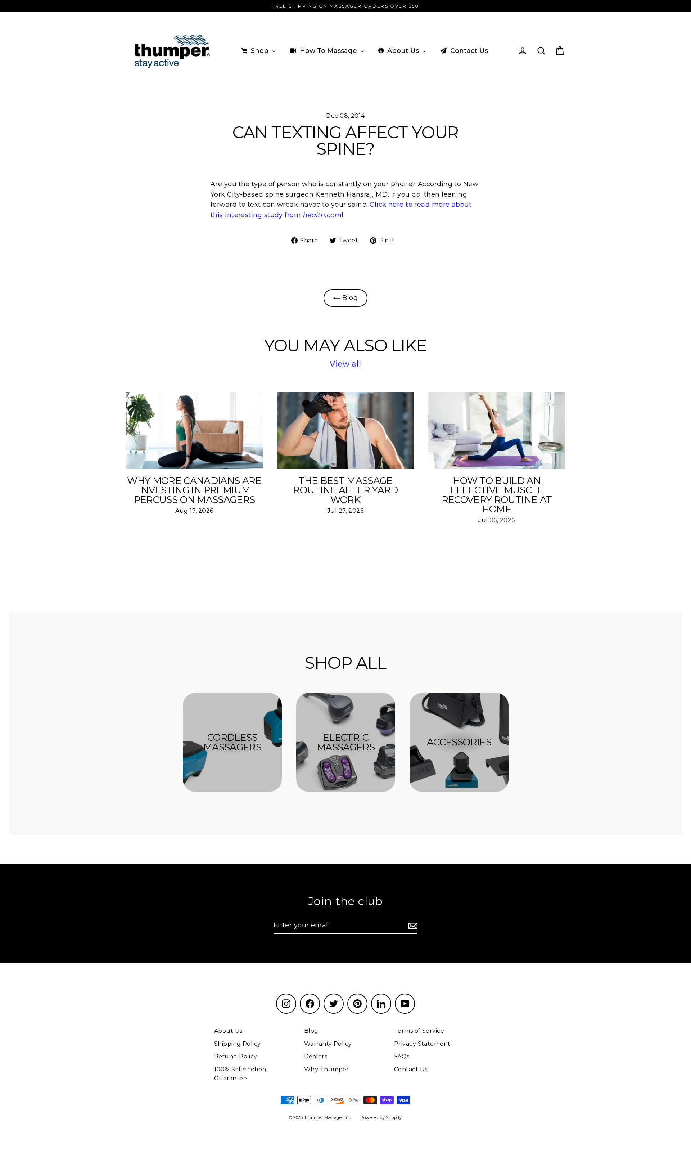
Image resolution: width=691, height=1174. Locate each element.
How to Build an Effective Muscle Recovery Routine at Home (497, 495)
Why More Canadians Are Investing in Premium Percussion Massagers (194, 490)
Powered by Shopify (381, 1117)
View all (345, 364)
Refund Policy (235, 1056)
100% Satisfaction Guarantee (240, 1074)
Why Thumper (326, 1069)
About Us (228, 1030)
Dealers (315, 1056)
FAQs (402, 1056)
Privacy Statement (422, 1043)
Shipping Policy (237, 1043)
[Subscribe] (411, 925)
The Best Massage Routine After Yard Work (345, 490)
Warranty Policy (328, 1043)
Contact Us (411, 1069)
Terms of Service (419, 1030)
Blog (349, 298)
